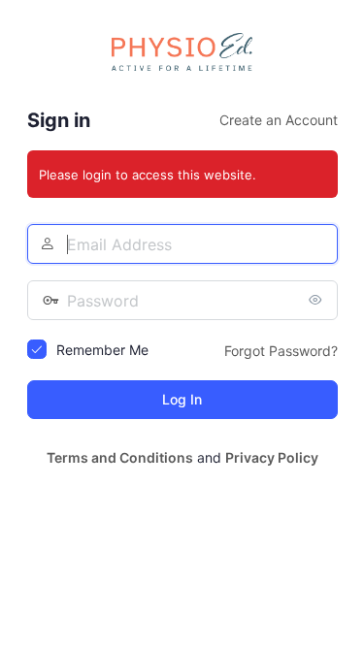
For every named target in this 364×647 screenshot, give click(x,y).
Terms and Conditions (120, 457)
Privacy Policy (271, 457)
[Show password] (318, 299)
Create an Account (278, 120)
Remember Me (102, 349)
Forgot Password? (281, 350)
